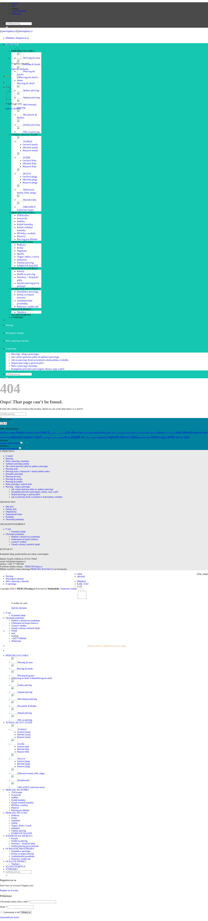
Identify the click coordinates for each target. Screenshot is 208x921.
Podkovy (21, 244)
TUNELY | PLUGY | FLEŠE (24, 134)
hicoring (89, 433)
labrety (160, 432)
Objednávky (11, 511)
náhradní (16, 437)
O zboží (9, 456)
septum (113, 437)
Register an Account (9, 890)
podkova (66, 437)
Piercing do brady (31, 64)
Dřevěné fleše (30, 163)
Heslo (3, 907)
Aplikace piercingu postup (17, 463)
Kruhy (20, 247)
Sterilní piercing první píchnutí (24, 846)
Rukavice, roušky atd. (28, 306)
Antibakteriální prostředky (24, 302)
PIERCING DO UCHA (22, 242)
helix (82, 432)
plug (58, 437)
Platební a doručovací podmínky (25, 536)
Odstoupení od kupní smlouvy (24, 539)
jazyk (108, 432)
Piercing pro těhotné (27, 239)
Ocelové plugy (30, 176)
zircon (179, 437)
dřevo (75, 432)
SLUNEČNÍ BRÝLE (21, 315)
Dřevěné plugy (30, 179)
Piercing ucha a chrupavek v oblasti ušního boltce (28, 471)
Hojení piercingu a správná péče (27, 362)
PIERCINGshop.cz (33, 566)
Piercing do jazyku (14, 479)
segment (102, 437)
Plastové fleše (30, 166)
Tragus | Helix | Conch (28, 256)
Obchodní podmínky (15, 519)
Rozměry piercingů (14, 474)
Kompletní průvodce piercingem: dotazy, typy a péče (37, 368)
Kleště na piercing (26, 274)
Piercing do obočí (26, 83)
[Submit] (7, 27)
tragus (163, 437)
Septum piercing (31, 97)
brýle (37, 432)
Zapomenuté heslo (14, 514)
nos (205, 432)
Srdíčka (21, 221)
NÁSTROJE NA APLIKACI (24, 268)
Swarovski (22, 218)
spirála (142, 437)
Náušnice (21, 312)
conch (45, 432)
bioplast (12, 433)
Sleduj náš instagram (9, 448)
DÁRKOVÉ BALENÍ (27, 265)
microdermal (170, 433)
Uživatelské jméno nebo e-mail (14, 901)
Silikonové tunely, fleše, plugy (26, 191)
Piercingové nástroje (15, 333)
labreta (153, 433)
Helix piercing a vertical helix (19, 484)
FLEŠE (26, 157)
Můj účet (10, 506)
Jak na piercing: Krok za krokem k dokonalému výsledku (40, 360)
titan (155, 437)
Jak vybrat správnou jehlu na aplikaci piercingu (35, 357)
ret (82, 437)
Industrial (22, 259)
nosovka (4, 437)
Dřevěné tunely (30, 147)
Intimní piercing (31, 124)
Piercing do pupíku (14, 481)
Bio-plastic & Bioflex (27, 706)
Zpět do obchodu (13, 108)
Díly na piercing (31, 131)
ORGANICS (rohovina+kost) (26, 208)
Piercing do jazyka (26, 675)
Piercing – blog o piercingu (25, 354)
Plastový (21, 236)
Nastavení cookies (69, 588)
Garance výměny (19, 542)
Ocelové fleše (29, 160)
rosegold (93, 437)
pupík (75, 437)
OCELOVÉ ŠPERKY (21, 309)
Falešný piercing (25, 262)
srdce (148, 437)
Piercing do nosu (31, 57)
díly (67, 432)
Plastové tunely (30, 150)
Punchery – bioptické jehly (23, 843)
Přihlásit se (26, 912)
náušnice (28, 437)
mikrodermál (183, 432)
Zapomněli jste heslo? (9, 917)
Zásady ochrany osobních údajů (25, 544)
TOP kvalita (23, 215)
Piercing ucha (12, 469)
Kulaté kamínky (25, 224)
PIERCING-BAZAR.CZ (42, 569)
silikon (134, 437)
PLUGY (27, 173)
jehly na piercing (118, 433)
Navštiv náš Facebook (10, 443)
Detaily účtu (11, 509)
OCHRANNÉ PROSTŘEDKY (25, 289)
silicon (124, 437)
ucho (171, 437)
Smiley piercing (31, 90)
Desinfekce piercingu (27, 291)
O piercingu (11, 348)
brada (20, 432)
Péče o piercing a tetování (17, 341)
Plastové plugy (30, 182)
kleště (127, 433)
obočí (38, 437)
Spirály (20, 253)
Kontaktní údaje (18, 531)
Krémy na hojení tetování (22, 854)
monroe (197, 432)
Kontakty (10, 517)
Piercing (9, 325)
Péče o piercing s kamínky (24, 365)
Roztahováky (30, 199)
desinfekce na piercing (57, 433)
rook (87, 437)
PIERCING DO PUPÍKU (23, 212)
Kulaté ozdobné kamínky (25, 229)
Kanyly (20, 271)
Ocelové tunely (30, 144)
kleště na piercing (137, 433)
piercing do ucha (49, 437)
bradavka (29, 432)
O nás (8, 529)
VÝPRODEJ (17, 317)
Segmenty (22, 250)
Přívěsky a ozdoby (26, 233)
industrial (99, 432)
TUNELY (27, 141)
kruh (147, 432)
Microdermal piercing (27, 699)
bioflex (4, 432)
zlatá (187, 437)
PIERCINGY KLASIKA (22, 51)
